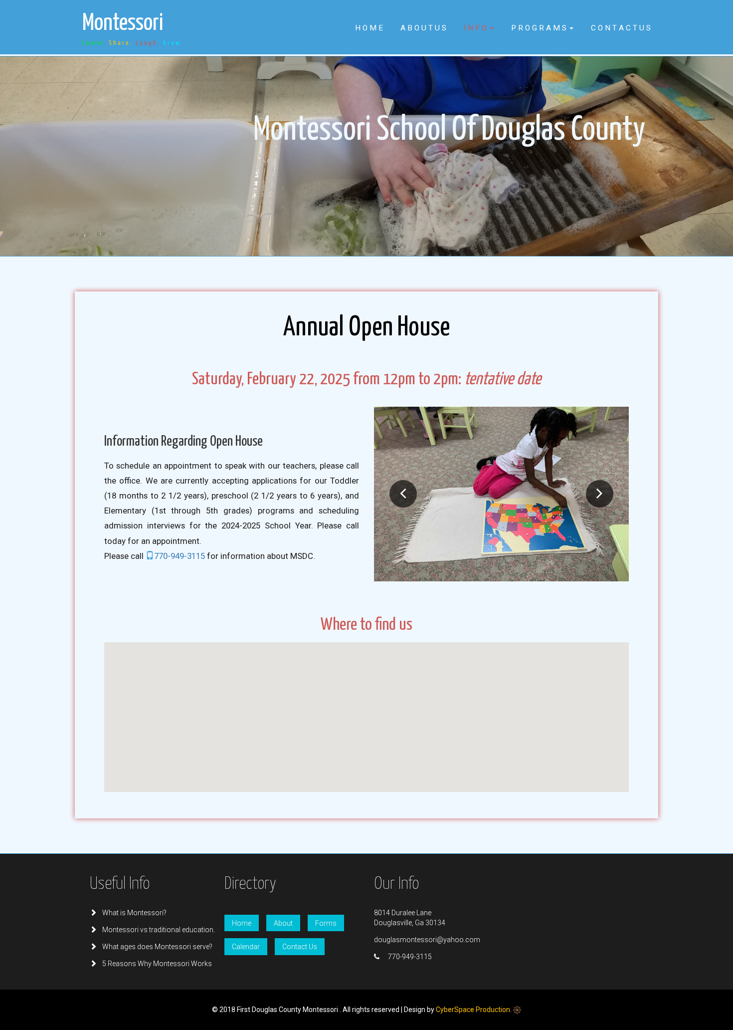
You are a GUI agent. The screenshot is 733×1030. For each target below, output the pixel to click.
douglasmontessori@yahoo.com (427, 940)
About (283, 923)
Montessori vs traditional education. (158, 930)
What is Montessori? (134, 913)
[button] (479, 28)
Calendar (246, 947)
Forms (326, 923)
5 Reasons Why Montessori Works (157, 964)
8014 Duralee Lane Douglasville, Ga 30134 (409, 918)
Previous (403, 494)
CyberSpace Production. (474, 1010)
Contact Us (299, 947)
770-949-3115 (180, 556)
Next (599, 494)
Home (241, 923)
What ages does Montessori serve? (157, 947)
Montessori (132, 29)
